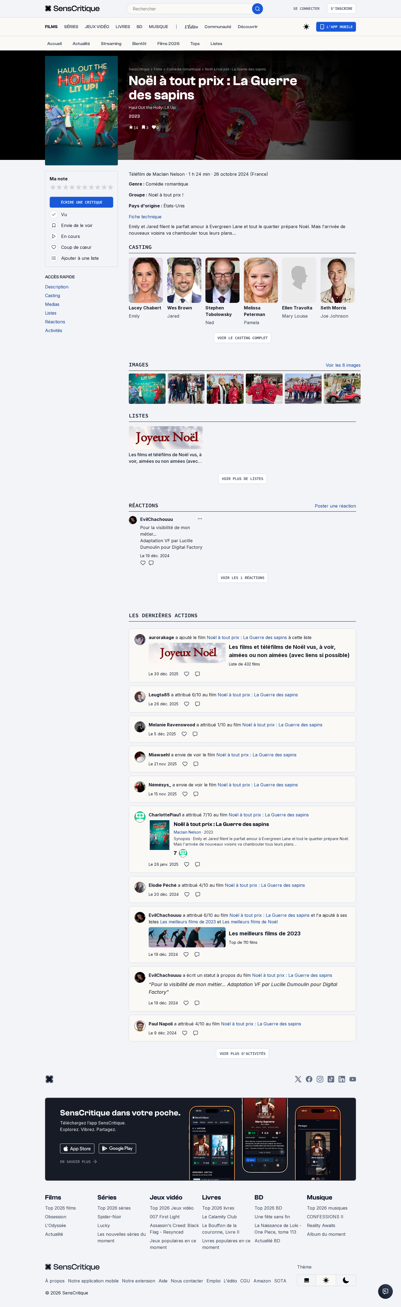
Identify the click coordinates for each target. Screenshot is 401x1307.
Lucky (103, 1225)
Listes (138, 415)
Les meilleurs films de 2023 (188, 921)
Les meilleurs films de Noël (250, 921)
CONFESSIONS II (325, 1216)
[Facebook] (309, 1081)
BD (259, 1197)
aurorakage (161, 637)
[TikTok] (331, 1081)
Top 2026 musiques (327, 1208)
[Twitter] (298, 1081)
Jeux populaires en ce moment (173, 1244)
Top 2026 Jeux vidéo (172, 1208)
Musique (319, 1197)
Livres (211, 1197)
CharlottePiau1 (165, 814)
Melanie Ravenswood (172, 724)
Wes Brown (179, 308)
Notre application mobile (93, 1281)
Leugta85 (159, 694)
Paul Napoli (161, 1023)
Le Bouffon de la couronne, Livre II (221, 1229)
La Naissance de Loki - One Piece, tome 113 (278, 1229)
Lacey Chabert (145, 308)
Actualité (54, 1234)
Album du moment (326, 1234)
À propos (55, 1281)
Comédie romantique (184, 69)
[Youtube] (352, 1081)
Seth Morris (333, 308)
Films (158, 69)
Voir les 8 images (343, 365)
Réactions (143, 505)
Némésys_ (160, 784)
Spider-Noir (109, 1216)
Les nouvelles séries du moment (121, 1237)
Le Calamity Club (219, 1216)
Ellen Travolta (297, 308)
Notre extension (138, 1281)
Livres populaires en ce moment (226, 1244)
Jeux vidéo (166, 1197)
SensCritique (139, 69)
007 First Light (164, 1216)
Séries (106, 1197)
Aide (162, 1281)
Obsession (55, 1216)
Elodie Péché (162, 885)
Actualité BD (267, 1240)
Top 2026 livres (218, 1208)
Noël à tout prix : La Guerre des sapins (235, 69)
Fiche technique (145, 216)
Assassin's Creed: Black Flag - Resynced (174, 1229)
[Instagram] (320, 1081)
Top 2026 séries (114, 1208)
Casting (140, 246)
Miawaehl (159, 754)
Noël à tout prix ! (165, 195)
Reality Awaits (321, 1225)
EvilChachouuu (165, 915)
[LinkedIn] (342, 1081)
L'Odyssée (55, 1225)
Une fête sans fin (272, 1216)
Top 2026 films (60, 1208)
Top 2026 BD (268, 1208)
